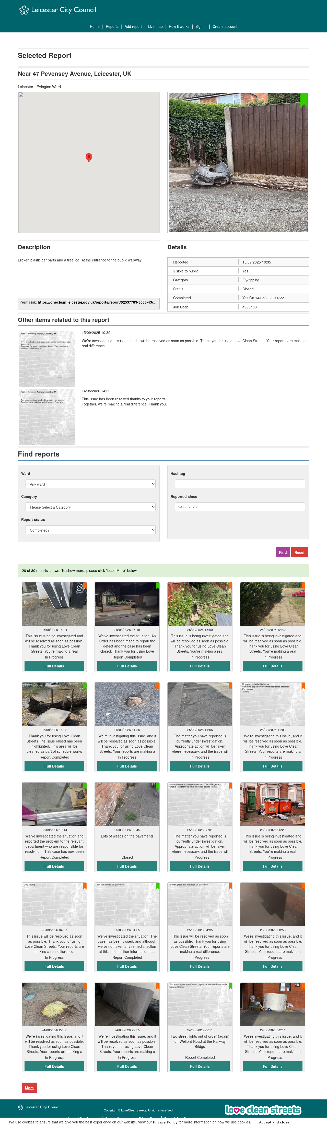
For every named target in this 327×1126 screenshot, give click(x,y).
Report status (33, 519)
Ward (25, 473)
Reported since (184, 496)
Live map (155, 26)
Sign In (200, 26)
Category (29, 496)
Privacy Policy (165, 1122)
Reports (112, 26)
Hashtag (178, 473)
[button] (89, 158)
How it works (179, 26)
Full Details (54, 665)
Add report (133, 26)
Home (95, 26)
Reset (300, 552)
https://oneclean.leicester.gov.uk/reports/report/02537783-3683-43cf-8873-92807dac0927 (114, 302)
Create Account (225, 26)
